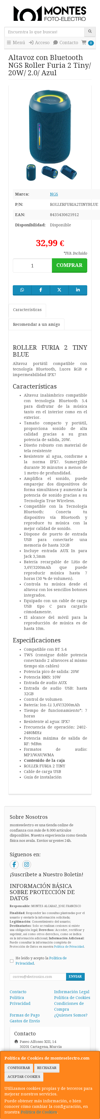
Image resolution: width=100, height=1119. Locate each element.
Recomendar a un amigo (36, 324)
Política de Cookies (39, 1112)
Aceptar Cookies (24, 1077)
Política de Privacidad (69, 946)
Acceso (41, 42)
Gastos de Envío (25, 1021)
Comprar (69, 265)
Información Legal (71, 992)
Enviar (75, 976)
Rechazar (46, 1068)
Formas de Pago (25, 1015)
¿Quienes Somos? (71, 1015)
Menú (18, 42)
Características (27, 309)
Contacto (68, 42)
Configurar (19, 1068)
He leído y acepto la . (41, 960)
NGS (54, 194)
